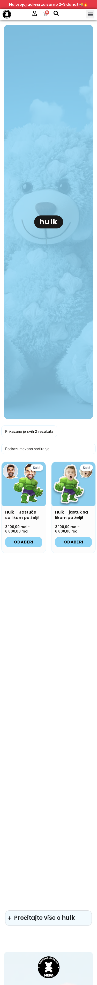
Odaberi (23, 542)
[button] (90, 14)
